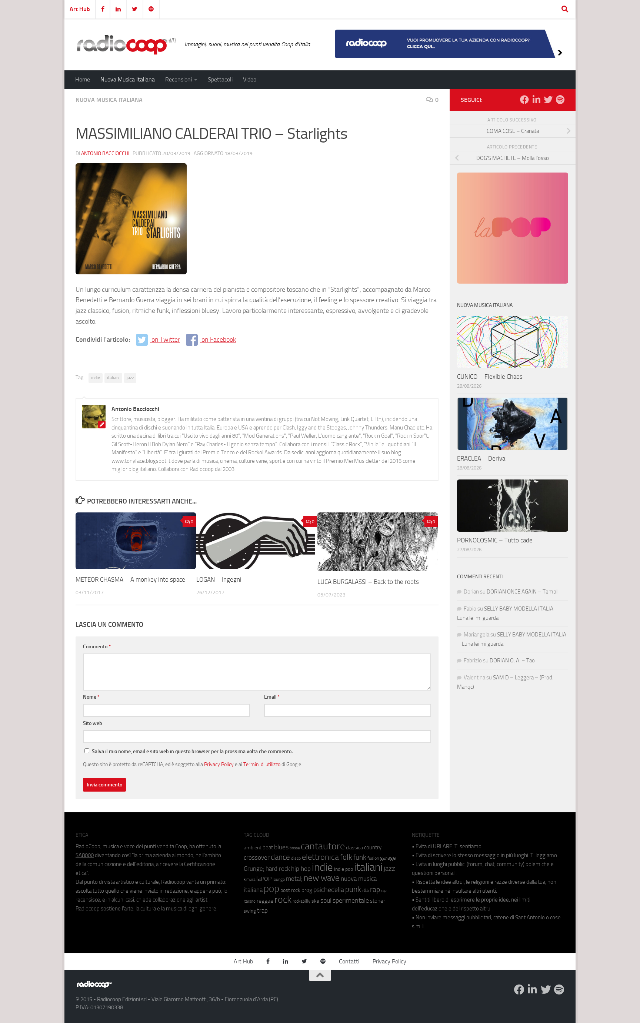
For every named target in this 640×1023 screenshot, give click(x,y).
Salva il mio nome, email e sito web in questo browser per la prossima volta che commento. (192, 751)
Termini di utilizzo (261, 764)
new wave (322, 878)
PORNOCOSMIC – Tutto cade (495, 540)
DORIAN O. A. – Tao (512, 660)
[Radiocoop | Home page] (126, 44)
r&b (365, 890)
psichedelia (328, 890)
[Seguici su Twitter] (548, 99)
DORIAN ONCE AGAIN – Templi (523, 591)
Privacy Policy (219, 764)
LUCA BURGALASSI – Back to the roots (368, 581)
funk (359, 857)
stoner (377, 900)
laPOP (263, 879)
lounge (279, 879)
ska (315, 901)
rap (375, 889)
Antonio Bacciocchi (105, 153)
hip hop (301, 868)
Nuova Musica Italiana (127, 79)
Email (272, 697)
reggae (265, 900)
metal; (294, 878)
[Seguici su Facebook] (524, 99)
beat (268, 847)
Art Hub (80, 9)
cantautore (323, 846)
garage (388, 858)
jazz (130, 377)
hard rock (278, 868)
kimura (249, 879)
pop (271, 889)
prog (306, 890)
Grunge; (254, 868)
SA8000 (85, 855)
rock (282, 899)
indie (95, 377)
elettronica (320, 857)
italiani (113, 377)
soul (325, 900)
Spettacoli (220, 79)
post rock (290, 890)
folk (346, 857)
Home (82, 79)
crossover (257, 857)
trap (262, 910)
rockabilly (301, 901)
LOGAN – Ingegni (218, 579)
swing (250, 911)
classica (354, 848)
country (372, 847)
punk (353, 889)
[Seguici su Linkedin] (536, 99)
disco (296, 858)
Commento (97, 646)
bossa (295, 848)
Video (249, 79)
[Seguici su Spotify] (560, 99)
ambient (252, 848)
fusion (373, 858)
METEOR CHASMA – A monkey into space (130, 579)
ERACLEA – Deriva (481, 458)
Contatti (349, 961)
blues (281, 847)
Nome (91, 697)
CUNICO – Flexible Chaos (490, 376)
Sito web (92, 723)
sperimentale (351, 900)
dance (280, 857)
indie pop (343, 869)
